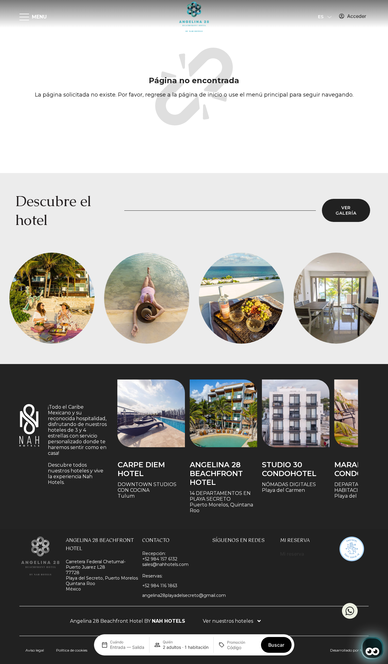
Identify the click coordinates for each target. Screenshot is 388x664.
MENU (39, 17)
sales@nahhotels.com (165, 564)
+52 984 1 (152, 585)
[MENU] (24, 17)
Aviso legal (34, 650)
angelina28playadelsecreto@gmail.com (184, 595)
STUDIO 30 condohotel (289, 469)
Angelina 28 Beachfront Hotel (215, 473)
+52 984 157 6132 (159, 559)
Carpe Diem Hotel (141, 469)
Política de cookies (71, 650)
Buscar (276, 645)
